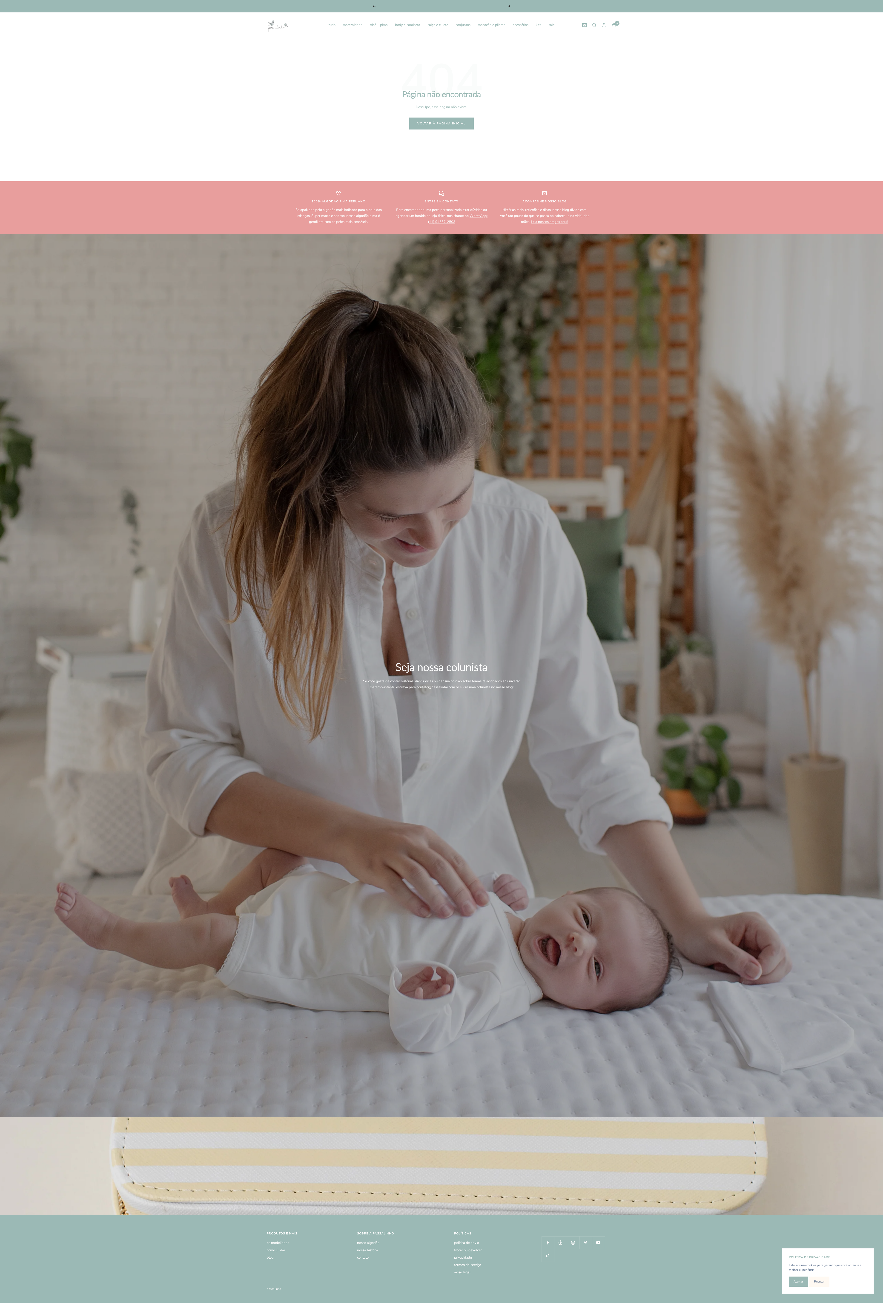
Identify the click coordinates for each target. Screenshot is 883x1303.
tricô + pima (379, 25)
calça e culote (437, 25)
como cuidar (276, 1250)
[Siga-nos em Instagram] (573, 1242)
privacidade (463, 1257)
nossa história (367, 1250)
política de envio (466, 1242)
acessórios (520, 25)
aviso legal (462, 1272)
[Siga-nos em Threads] (560, 1242)
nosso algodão (368, 1242)
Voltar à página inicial (441, 123)
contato (363, 1257)
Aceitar (798, 1282)
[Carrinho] (614, 25)
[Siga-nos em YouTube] (598, 1242)
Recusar (819, 1282)
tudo (332, 25)
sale (551, 25)
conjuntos (463, 25)
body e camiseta (407, 25)
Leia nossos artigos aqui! (549, 221)
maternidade (352, 25)
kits (538, 25)
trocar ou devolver (468, 1250)
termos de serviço (467, 1265)
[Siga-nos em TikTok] (548, 1255)
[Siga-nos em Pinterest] (585, 1242)
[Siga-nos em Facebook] (548, 1242)
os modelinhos (278, 1242)
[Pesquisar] (594, 25)
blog (270, 1257)
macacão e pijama (491, 25)
